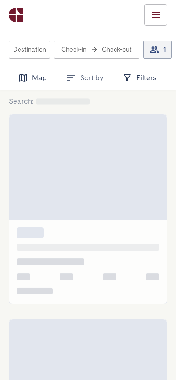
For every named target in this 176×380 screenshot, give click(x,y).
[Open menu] (155, 15)
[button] (29, 50)
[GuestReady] (16, 15)
